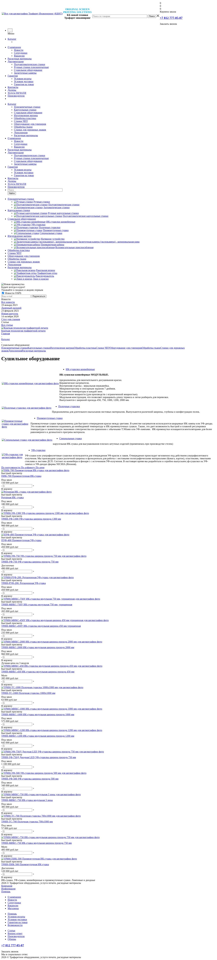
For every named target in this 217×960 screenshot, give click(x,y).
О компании (14, 47)
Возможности (15, 925)
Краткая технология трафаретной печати (23, 330)
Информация (8, 888)
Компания (6, 885)
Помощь (5, 891)
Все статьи (7, 325)
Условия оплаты (22, 78)
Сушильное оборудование (28, 70)
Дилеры (12, 90)
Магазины (13, 908)
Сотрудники (20, 53)
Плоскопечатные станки (27, 107)
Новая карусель (9, 313)
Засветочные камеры (25, 73)
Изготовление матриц (26, 115)
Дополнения (20, 132)
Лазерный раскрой (11, 308)
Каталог (12, 39)
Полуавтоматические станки (29, 64)
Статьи (11, 930)
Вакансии (19, 55)
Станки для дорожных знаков (30, 129)
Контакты (13, 87)
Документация (16, 61)
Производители (16, 95)
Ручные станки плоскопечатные (31, 67)
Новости (18, 50)
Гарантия (13, 75)
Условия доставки (23, 81)
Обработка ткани (23, 126)
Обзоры (12, 939)
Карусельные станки (25, 109)
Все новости (8, 302)
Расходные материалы (20, 58)
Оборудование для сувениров (30, 124)
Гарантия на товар (24, 84)
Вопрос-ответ (15, 933)
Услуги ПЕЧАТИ (17, 93)
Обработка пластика (25, 118)
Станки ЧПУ (21, 121)
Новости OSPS (12, 293)
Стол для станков (10, 319)
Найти (12, 193)
